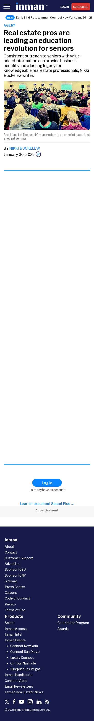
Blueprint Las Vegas (25, 669)
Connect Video (16, 681)
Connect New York (24, 646)
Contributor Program (73, 623)
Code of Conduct (17, 598)
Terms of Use (15, 610)
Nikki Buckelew (24, 148)
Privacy (10, 604)
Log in (64, 6)
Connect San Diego (25, 651)
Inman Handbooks (18, 675)
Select (10, 623)
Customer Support (19, 558)
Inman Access (16, 629)
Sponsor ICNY (15, 575)
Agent (9, 25)
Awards (63, 629)
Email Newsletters (19, 686)
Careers (11, 592)
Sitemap (11, 581)
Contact (11, 552)
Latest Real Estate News (24, 692)
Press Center (15, 587)
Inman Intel (13, 634)
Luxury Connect (22, 657)
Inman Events (15, 640)
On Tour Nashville (23, 663)
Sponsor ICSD (15, 569)
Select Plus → (62, 504)
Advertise (12, 564)
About (9, 546)
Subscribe (80, 6)
